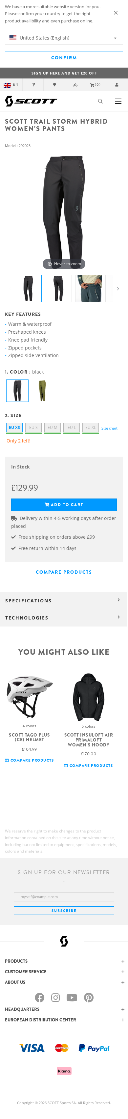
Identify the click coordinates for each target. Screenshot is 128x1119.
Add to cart (67, 505)
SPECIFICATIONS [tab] (28, 600)
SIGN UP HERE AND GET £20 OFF (64, 73)
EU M (52, 427)
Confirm (64, 57)
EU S (33, 427)
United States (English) (43, 38)
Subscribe (64, 910)
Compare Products (64, 572)
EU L (72, 427)
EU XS (14, 427)
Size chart (109, 428)
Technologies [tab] (27, 618)
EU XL (90, 427)
